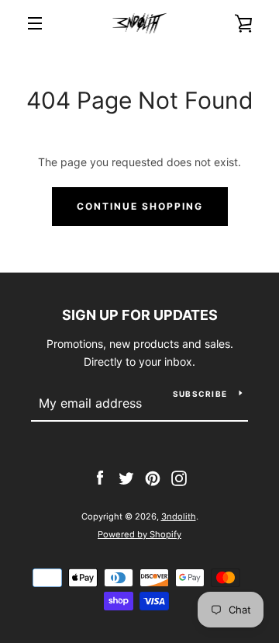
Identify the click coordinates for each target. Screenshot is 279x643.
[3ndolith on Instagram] (179, 476)
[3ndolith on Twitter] (126, 476)
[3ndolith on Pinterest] (152, 476)
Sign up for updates (140, 315)
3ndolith (178, 516)
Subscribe (200, 393)
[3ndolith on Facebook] (100, 476)
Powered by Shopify (139, 534)
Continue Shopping (140, 206)
